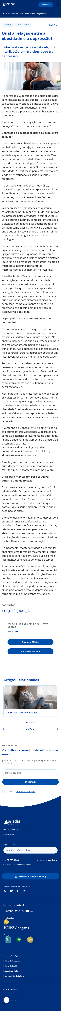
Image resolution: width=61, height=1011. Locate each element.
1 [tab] (27, 722)
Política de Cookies (10, 966)
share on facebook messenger (27, 611)
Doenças (8, 25)
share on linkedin (10, 611)
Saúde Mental (23, 25)
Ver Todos (30, 729)
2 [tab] (29, 722)
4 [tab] (34, 722)
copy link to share (16, 611)
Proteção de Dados (11, 971)
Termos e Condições (11, 956)
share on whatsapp (21, 611)
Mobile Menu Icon (58, 5)
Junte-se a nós (8, 834)
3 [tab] (32, 722)
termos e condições (25, 791)
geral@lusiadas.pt (49, 860)
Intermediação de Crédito (13, 976)
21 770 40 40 (13, 860)
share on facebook (4, 611)
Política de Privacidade (12, 961)
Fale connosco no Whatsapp (32, 876)
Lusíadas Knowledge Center (14, 829)
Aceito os (21, 791)
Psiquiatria (13, 631)
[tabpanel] (30, 701)
